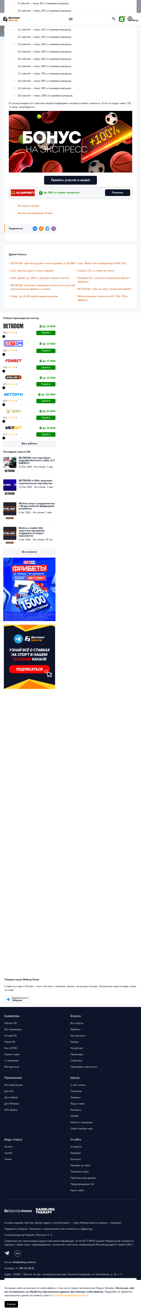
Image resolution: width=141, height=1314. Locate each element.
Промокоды (76, 1054)
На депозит (76, 1048)
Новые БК (9, 1041)
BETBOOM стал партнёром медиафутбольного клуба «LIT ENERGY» (37, 461)
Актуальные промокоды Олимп (35, 213)
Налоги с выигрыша (81, 1122)
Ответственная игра (81, 1128)
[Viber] (53, 228)
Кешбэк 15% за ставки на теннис (96, 270)
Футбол (8, 1146)
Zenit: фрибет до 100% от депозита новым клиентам (40, 278)
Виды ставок (77, 1103)
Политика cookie (79, 1171)
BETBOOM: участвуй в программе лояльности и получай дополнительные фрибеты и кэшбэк (43, 287)
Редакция (75, 1153)
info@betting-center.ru (24, 1262)
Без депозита (77, 1035)
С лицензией (11, 1060)
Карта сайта (77, 1190)
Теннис (8, 1159)
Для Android (11, 1097)
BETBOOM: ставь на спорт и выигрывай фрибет (105, 289)
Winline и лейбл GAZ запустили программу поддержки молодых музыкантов (31, 532)
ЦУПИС (74, 1116)
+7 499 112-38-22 (25, 1268)
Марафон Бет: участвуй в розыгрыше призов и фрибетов (104, 280)
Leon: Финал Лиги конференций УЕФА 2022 (102, 263)
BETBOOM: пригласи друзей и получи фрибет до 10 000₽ (43, 263)
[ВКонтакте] (35, 228)
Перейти (45, 332)
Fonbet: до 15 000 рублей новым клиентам (34, 296)
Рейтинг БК (10, 1023)
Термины (75, 1097)
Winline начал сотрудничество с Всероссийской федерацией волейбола (37, 506)
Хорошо (11, 1304)
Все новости (29, 551)
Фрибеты (75, 1029)
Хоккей (8, 1153)
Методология (11, 1066)
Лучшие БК (10, 1035)
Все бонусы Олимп (28, 205)
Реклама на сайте (80, 1165)
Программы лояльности (83, 1066)
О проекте (76, 1146)
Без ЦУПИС (10, 1048)
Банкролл (75, 1110)
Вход (135, 20)
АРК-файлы (11, 1110)
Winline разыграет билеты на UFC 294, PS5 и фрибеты (103, 298)
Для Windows (11, 1103)
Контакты (75, 1159)
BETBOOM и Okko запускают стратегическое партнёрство (36, 482)
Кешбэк (74, 1041)
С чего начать (78, 1085)
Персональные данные (83, 1178)
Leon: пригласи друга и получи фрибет (32, 270)
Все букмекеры (12, 1029)
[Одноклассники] (41, 228)
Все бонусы (77, 1023)
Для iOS (9, 1091)
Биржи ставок (12, 1054)
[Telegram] (47, 228)
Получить (117, 192)
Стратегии (76, 1091)
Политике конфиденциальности (70, 1295)
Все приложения (13, 1085)
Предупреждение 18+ (82, 1184)
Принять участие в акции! (70, 180)
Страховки (76, 1060)
